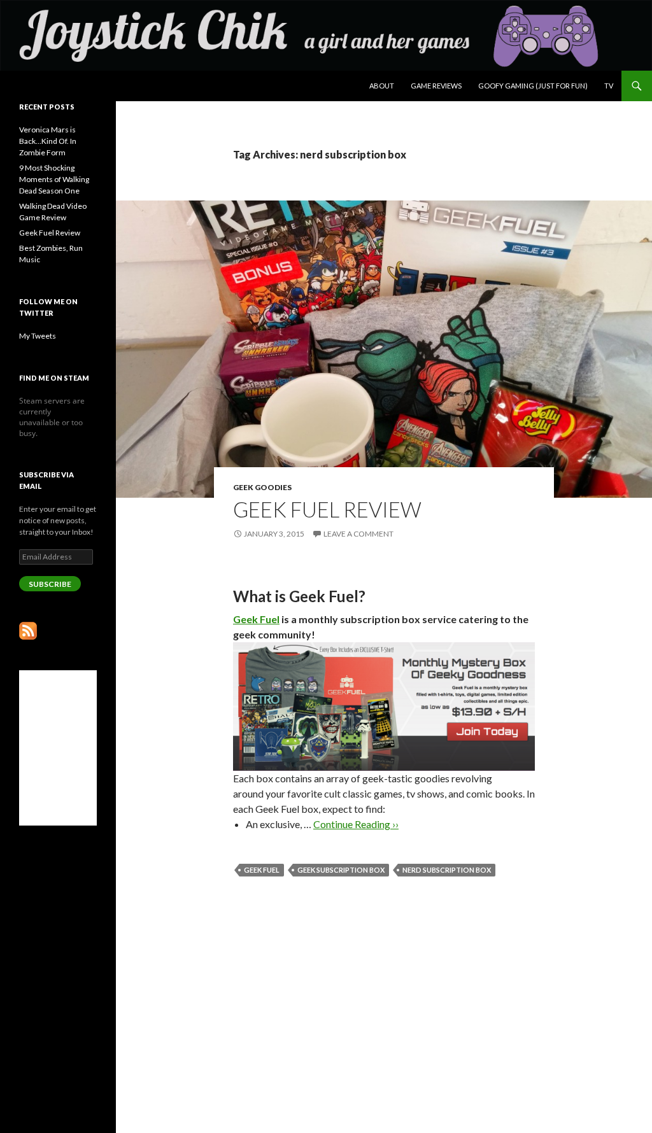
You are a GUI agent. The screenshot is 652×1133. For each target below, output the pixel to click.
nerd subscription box (446, 870)
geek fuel (262, 870)
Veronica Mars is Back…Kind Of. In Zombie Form (47, 141)
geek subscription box (341, 870)
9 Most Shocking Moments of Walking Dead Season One (54, 179)
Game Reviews (436, 85)
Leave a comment (358, 533)
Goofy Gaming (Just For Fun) (533, 85)
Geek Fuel (256, 619)
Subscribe (50, 584)
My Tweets (37, 336)
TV (608, 85)
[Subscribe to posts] (28, 630)
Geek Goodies (262, 487)
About (381, 85)
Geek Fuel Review (327, 509)
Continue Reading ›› (356, 824)
